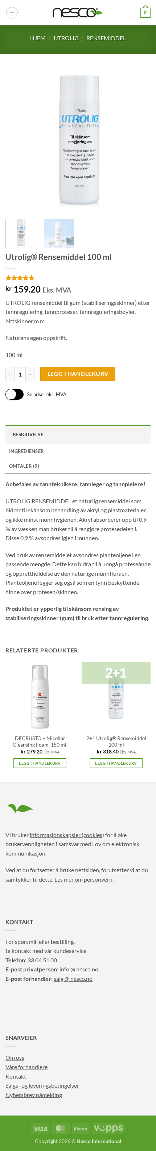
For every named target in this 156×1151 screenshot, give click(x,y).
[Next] (138, 140)
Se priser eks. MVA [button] (46, 394)
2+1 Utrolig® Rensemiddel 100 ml (116, 741)
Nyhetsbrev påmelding (33, 1094)
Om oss (14, 1057)
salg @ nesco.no (73, 978)
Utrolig (66, 37)
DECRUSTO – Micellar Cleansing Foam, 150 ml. (40, 741)
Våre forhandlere (26, 1066)
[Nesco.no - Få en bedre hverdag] (78, 12)
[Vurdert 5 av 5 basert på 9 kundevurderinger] (78, 278)
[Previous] (17, 140)
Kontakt (15, 1076)
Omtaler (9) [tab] (24, 466)
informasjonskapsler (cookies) (67, 834)
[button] (12, 12)
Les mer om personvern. (84, 879)
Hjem (38, 37)
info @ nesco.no (78, 969)
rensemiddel (106, 37)
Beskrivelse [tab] (28, 434)
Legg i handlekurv (78, 373)
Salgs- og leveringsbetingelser (42, 1085)
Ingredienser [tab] (26, 451)
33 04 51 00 (42, 960)
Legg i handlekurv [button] (40, 763)
